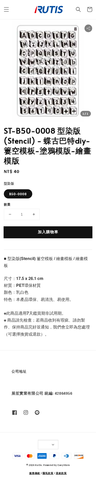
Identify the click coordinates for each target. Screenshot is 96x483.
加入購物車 (48, 231)
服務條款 (34, 473)
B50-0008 (18, 194)
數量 (7, 204)
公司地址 (19, 371)
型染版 (9, 183)
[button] (6, 9)
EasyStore (64, 465)
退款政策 (61, 473)
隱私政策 (48, 473)
